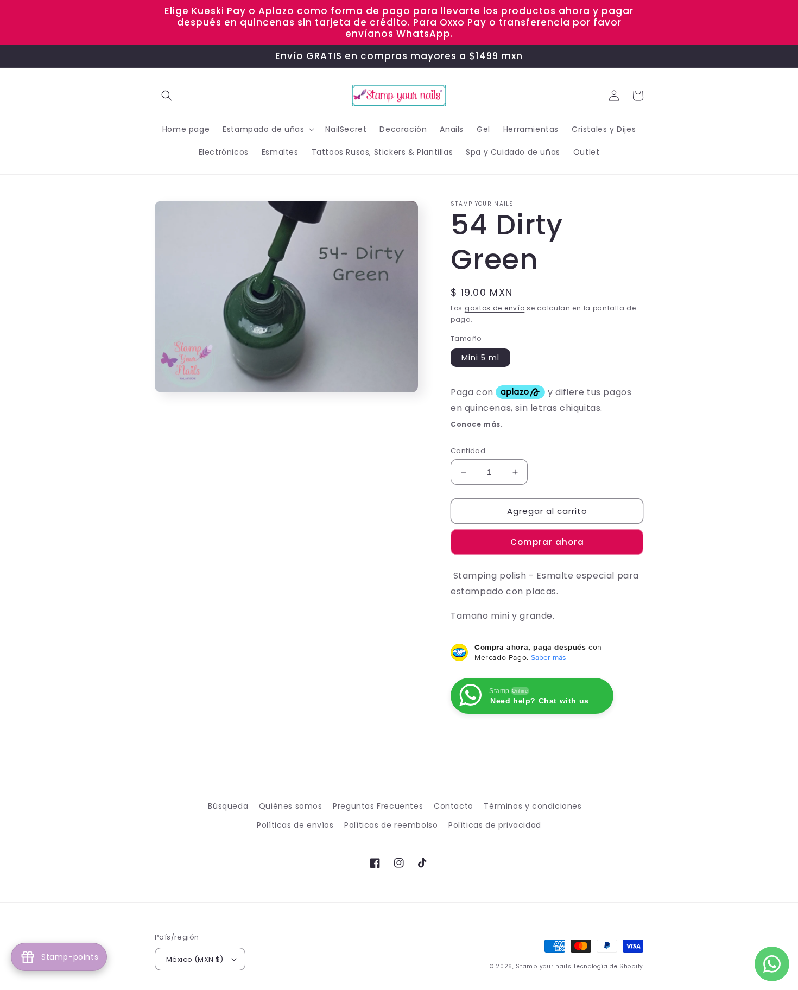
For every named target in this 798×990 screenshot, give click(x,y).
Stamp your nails (543, 966)
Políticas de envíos (295, 825)
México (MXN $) (195, 959)
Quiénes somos (290, 806)
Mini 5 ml (480, 357)
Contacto (453, 806)
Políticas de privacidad (494, 825)
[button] (167, 95)
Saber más (548, 657)
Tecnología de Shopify (608, 966)
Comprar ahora (547, 542)
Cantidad (468, 451)
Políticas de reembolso (391, 825)
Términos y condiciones (532, 806)
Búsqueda (228, 806)
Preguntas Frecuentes (378, 806)
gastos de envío (495, 308)
